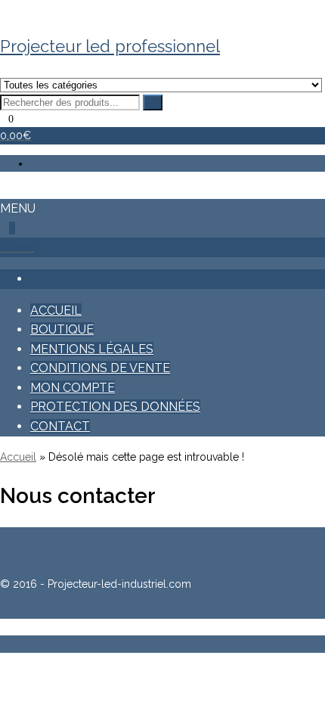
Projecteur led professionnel (110, 46)
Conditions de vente (100, 368)
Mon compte (72, 387)
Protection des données (115, 406)
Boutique (62, 329)
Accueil (56, 310)
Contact (60, 426)
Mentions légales (91, 349)
